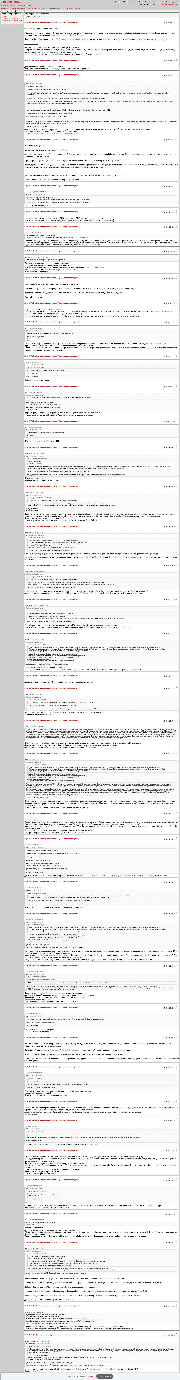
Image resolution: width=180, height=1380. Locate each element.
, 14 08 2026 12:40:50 (38, 1254)
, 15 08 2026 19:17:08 (37, 459)
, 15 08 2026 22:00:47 (35, 365)
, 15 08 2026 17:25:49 (36, 367)
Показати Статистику (11, 18)
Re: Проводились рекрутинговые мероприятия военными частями (59, 1335)
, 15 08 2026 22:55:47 (33, 328)
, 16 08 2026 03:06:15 (34, 81)
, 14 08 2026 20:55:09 (34, 1248)
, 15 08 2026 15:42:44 (37, 644)
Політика (118, 2)
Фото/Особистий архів (36, 8)
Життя (141, 2)
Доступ (175, 2)
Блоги (129, 2)
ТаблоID (147, 2)
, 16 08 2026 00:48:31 (36, 257)
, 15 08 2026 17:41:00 (35, 535)
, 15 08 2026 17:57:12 (36, 571)
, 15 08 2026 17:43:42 (34, 608)
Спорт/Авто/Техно (54, 8)
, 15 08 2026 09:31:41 (33, 1014)
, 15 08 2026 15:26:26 (37, 977)
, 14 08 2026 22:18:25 (34, 1016)
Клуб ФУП (4, 8)
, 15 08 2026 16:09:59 (35, 890)
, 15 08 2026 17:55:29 (34, 495)
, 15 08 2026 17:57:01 (34, 532)
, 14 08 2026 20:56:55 (37, 1191)
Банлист (79, 8)
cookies (90, 1376)
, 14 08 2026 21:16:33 (36, 1131)
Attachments (44, 14)
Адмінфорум (68, 8)
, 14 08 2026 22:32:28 (33, 1073)
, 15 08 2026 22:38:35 (33, 362)
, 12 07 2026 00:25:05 (37, 1341)
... (36, 16)
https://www (39, 39)
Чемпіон (162, 2)
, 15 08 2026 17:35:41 (34, 694)
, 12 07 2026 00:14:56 (40, 1346)
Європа (154, 2)
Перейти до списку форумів (11, 11)
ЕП (124, 2)
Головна (4, 5)
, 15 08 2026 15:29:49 (36, 974)
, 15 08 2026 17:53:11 (39, 498)
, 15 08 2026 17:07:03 (34, 759)
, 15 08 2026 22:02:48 (33, 392)
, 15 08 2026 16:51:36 (34, 697)
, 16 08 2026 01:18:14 (36, 192)
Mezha (168, 2)
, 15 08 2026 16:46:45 (37, 699)
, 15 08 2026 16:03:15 (37, 893)
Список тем (27, 11)
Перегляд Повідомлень (17, 5)
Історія (134, 2)
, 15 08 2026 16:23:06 (36, 537)
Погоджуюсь (105, 1376)
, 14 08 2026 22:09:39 (34, 1129)
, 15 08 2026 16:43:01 (34, 919)
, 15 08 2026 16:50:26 (34, 847)
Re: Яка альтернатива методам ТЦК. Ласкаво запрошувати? (56, 22)
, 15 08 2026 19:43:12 (34, 395)
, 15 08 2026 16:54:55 (33, 845)
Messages (30, 14)
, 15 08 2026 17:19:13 (34, 726)
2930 (38, 16)
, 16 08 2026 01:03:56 (36, 194)
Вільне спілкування (18, 8)
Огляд (4, 16)
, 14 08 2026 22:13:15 (36, 1078)
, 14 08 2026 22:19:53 (34, 1075)
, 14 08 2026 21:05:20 (34, 1188)
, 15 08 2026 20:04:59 (35, 453)
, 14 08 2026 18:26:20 (34, 1251)
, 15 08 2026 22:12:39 (34, 331)
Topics (37, 14)
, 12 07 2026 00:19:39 (38, 1343)
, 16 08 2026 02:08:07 (34, 83)
